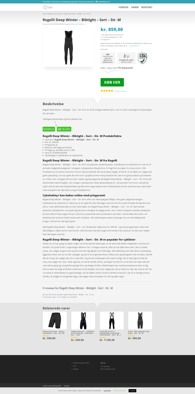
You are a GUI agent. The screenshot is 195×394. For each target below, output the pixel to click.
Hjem (44, 14)
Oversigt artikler (83, 363)
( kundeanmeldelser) (120, 91)
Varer (135, 7)
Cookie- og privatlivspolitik (52, 386)
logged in (55, 297)
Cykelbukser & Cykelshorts (55, 14)
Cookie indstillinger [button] (119, 391)
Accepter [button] (132, 391)
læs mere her (134, 46)
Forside (123, 7)
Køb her (112, 82)
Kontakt (146, 7)
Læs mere (107, 391)
